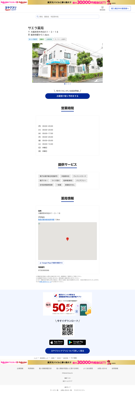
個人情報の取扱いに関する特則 (67, 368)
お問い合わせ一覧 (66, 390)
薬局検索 (102, 10)
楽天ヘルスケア (67, 381)
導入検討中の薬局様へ (120, 8)
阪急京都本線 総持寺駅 (46, 219)
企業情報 (20, 368)
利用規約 (31, 368)
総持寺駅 (65, 358)
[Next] (99, 63)
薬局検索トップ (44, 358)
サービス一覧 (54, 390)
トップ (35, 358)
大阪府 (52, 358)
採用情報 (115, 368)
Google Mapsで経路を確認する (52, 263)
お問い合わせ (102, 368)
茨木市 (59, 358)
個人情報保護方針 (45, 368)
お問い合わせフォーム (45, 281)
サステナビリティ (79, 390)
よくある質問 (88, 368)
